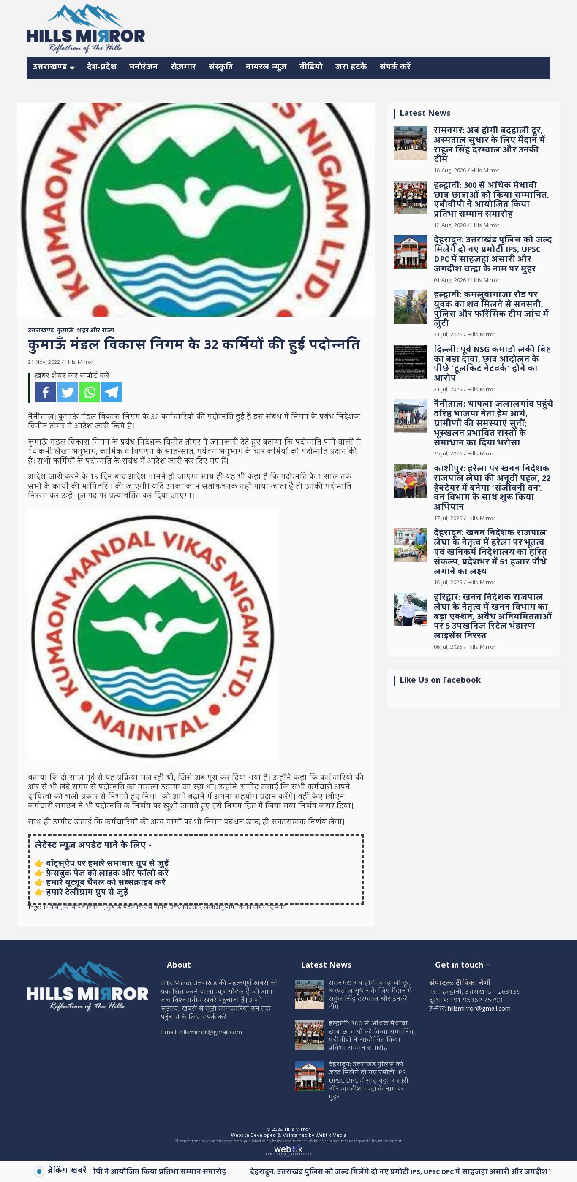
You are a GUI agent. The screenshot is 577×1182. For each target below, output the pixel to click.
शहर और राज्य (95, 331)
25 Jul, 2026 (448, 454)
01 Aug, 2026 (450, 280)
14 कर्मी (52, 908)
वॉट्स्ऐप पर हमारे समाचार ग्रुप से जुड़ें (107, 864)
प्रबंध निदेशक (185, 908)
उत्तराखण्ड (50, 68)
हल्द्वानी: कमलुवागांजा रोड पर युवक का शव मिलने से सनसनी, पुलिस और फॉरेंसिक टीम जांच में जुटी (491, 310)
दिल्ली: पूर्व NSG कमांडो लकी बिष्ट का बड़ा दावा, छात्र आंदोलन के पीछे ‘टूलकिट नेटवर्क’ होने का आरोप (492, 365)
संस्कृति (221, 68)
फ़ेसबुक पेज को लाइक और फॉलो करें (107, 874)
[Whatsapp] (89, 392)
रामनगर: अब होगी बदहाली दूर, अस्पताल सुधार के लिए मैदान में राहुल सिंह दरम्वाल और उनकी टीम (489, 146)
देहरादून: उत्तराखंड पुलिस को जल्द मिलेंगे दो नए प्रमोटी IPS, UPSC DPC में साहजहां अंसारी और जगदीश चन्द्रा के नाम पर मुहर (493, 255)
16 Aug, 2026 (450, 171)
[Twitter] (67, 392)
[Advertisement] (396, 27)
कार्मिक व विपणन (84, 908)
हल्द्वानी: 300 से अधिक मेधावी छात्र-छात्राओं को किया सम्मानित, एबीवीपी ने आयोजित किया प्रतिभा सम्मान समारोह (491, 201)
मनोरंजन (143, 68)
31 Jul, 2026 (448, 335)
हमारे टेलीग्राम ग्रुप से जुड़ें (87, 893)
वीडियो (311, 68)
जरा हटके (351, 68)
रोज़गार (183, 68)
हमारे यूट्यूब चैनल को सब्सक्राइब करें (106, 883)
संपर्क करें (395, 68)
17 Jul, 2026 (448, 518)
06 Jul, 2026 (448, 647)
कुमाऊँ (65, 331)
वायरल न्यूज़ (266, 68)
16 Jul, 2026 (448, 583)
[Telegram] (111, 392)
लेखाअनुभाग (219, 908)
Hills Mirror (79, 362)
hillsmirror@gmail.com (479, 1009)
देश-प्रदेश (102, 68)
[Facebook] (45, 392)
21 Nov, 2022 (44, 362)
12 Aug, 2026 (450, 225)
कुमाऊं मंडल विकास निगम (137, 908)
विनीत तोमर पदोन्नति (261, 908)
